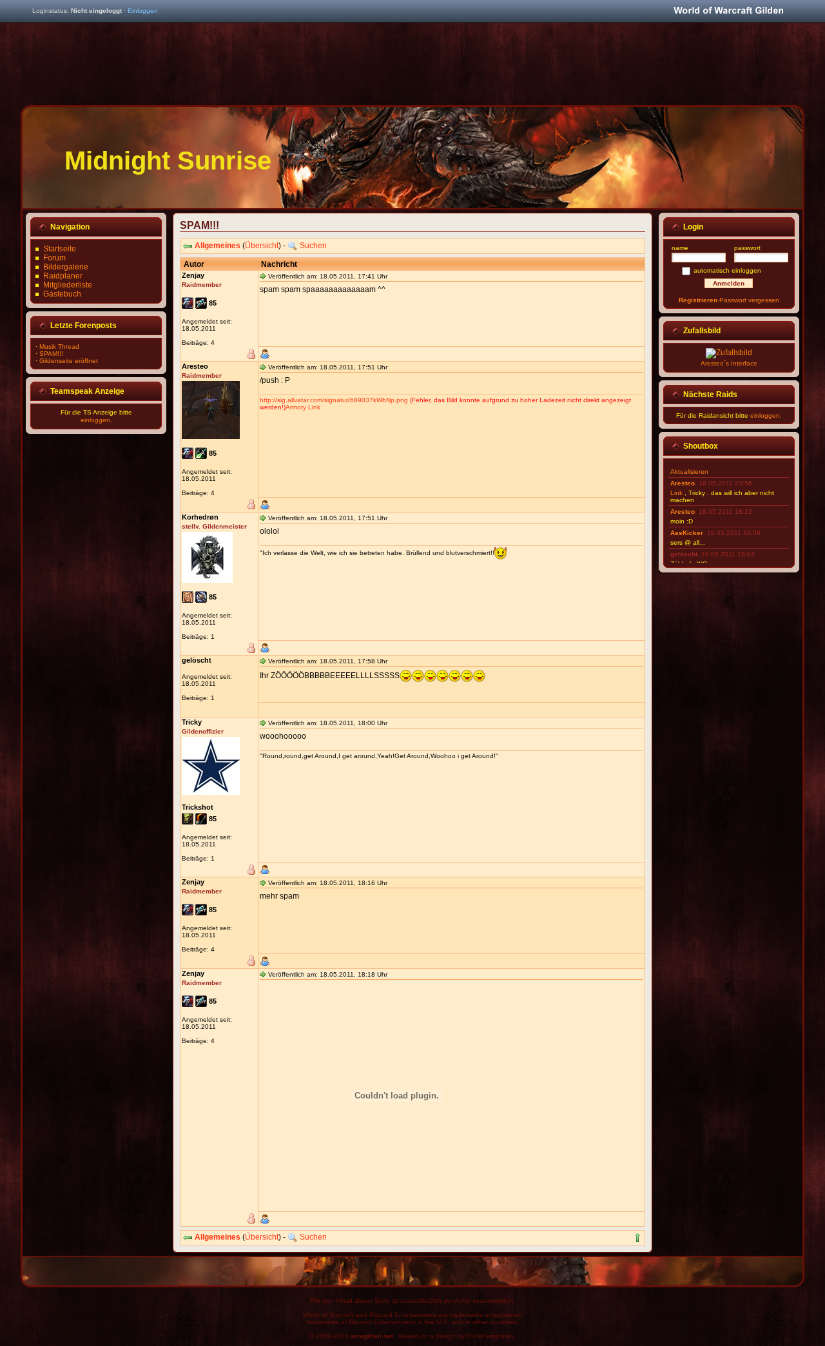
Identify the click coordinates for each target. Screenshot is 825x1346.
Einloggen (143, 10)
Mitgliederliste (67, 284)
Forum (54, 257)
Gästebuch (62, 293)
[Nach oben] (637, 1238)
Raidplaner (62, 275)
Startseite (59, 248)
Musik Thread (59, 346)
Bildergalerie (65, 266)
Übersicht (261, 245)
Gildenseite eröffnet (68, 360)
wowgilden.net (372, 1336)
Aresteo (682, 483)
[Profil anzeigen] (265, 354)
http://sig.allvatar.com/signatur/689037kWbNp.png (334, 400)
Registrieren (698, 300)
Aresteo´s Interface (729, 363)
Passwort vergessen (749, 300)
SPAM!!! (51, 353)
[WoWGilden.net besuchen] (728, 11)
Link (676, 492)
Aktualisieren (689, 471)
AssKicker (686, 532)
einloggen (95, 420)
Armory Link (303, 407)
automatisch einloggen (727, 270)
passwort (747, 247)
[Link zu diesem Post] (263, 276)
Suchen (313, 245)
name (680, 247)
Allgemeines (217, 245)
